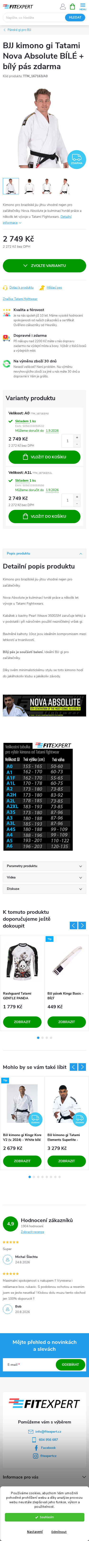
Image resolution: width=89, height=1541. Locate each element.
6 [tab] (51, 1177)
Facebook (48, 1448)
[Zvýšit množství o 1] (77, 438)
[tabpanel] (22, 983)
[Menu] (82, 6)
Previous (73, 925)
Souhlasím (47, 1517)
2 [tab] (42, 1038)
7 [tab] (55, 1177)
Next (82, 925)
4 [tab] (51, 1038)
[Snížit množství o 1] (77, 444)
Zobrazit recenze (32, 1232)
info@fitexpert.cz (48, 1431)
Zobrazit (22, 1022)
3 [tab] (47, 1038)
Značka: (20, 299)
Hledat (75, 17)
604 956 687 (48, 1439)
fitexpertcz (48, 1456)
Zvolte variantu (48, 265)
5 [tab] (47, 1177)
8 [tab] (59, 1177)
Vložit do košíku (48, 457)
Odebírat (70, 1364)
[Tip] (66, 962)
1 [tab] (38, 1038)
